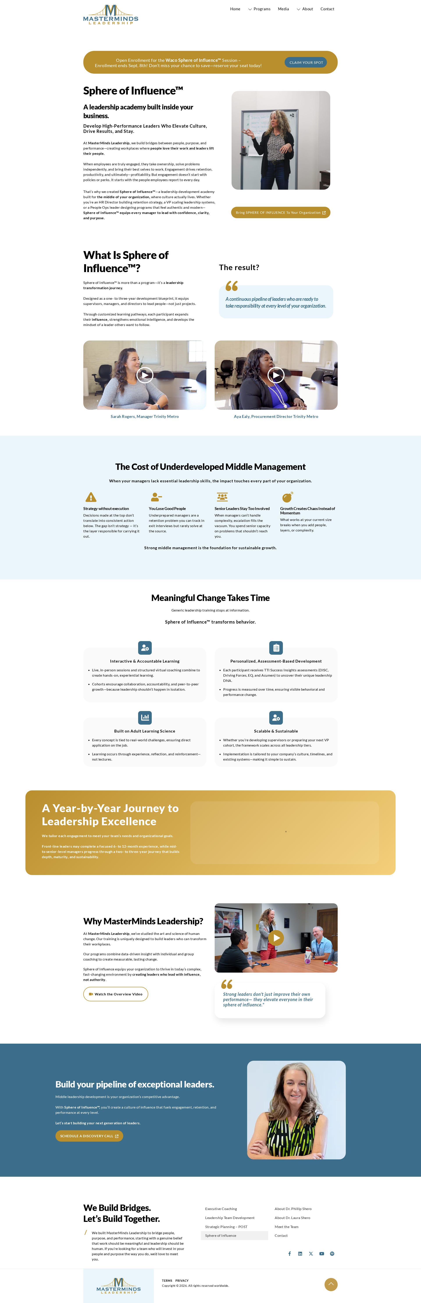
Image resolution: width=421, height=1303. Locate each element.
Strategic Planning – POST (226, 1227)
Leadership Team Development (230, 1218)
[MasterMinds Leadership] (110, 22)
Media (283, 9)
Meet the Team (287, 1227)
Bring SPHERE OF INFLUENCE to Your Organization (278, 212)
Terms (167, 1280)
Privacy (182, 1280)
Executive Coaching (221, 1209)
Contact (327, 9)
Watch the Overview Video (119, 994)
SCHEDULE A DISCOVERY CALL (87, 1136)
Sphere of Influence (220, 1235)
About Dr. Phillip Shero (293, 1209)
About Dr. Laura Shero (292, 1218)
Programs (262, 9)
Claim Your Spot (306, 62)
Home (235, 9)
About (307, 9)
